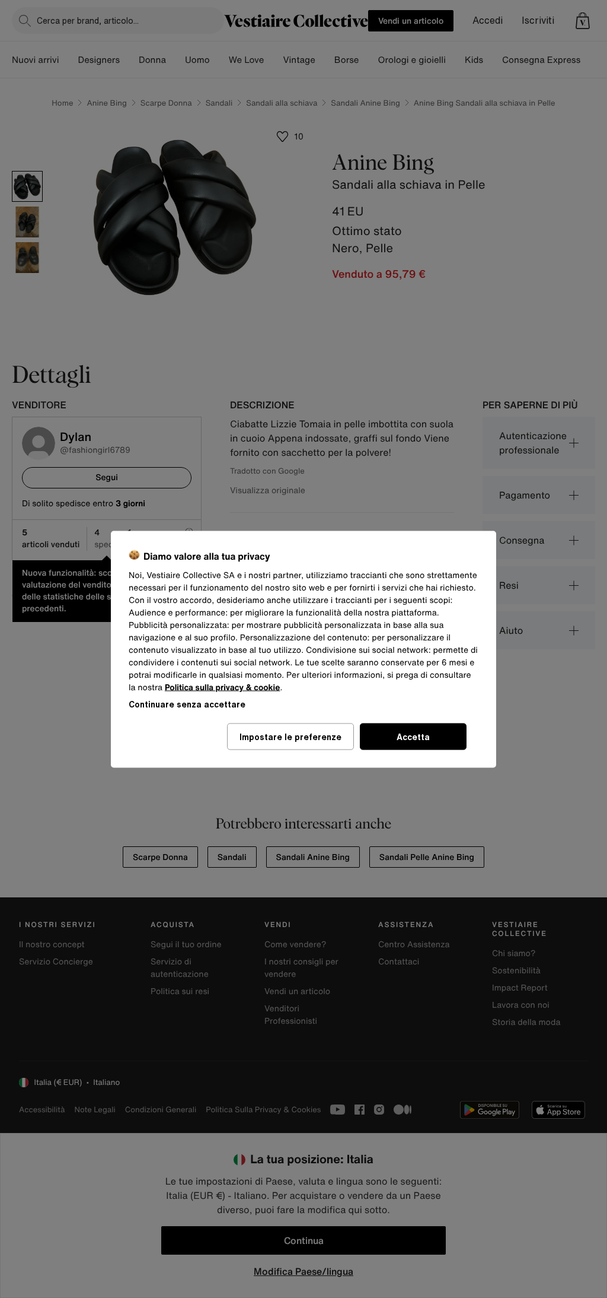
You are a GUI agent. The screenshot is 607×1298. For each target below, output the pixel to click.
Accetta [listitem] (413, 736)
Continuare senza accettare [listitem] (187, 703)
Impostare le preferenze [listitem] (290, 736)
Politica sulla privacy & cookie (222, 687)
